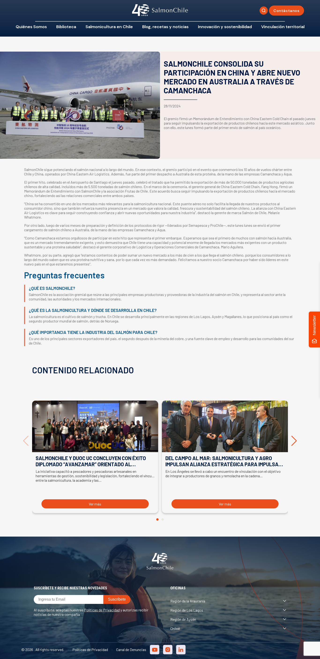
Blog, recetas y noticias (165, 27)
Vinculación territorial (283, 27)
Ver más (95, 504)
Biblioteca (66, 27)
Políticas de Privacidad (102, 610)
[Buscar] (264, 11)
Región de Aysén (183, 619)
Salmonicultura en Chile (109, 27)
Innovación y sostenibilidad (225, 27)
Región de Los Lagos (186, 610)
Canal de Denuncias (131, 649)
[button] (157, 519)
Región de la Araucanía (187, 601)
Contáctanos (286, 10)
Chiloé (175, 628)
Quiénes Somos (31, 27)
